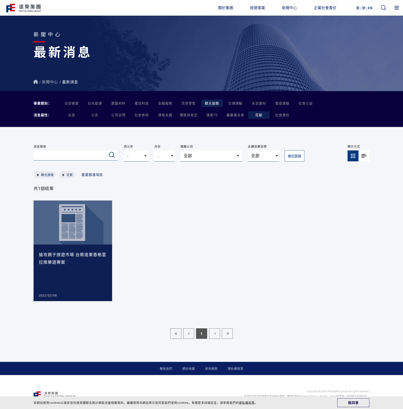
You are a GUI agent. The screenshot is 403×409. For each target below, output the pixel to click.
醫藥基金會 (235, 115)
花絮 (258, 115)
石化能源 (95, 103)
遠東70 (212, 115)
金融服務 (165, 103)
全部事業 (71, 103)
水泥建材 (259, 103)
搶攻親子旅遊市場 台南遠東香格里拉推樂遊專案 (72, 258)
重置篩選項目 (92, 174)
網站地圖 (188, 368)
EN (370, 8)
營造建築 (282, 103)
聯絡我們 (166, 368)
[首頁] (36, 81)
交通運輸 (235, 103)
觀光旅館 (212, 103)
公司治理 (118, 115)
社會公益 (305, 103)
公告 (94, 115)
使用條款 (211, 368)
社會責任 (282, 115)
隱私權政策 (235, 368)
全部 (71, 115)
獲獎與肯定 (189, 115)
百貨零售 (188, 103)
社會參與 (142, 115)
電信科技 (142, 103)
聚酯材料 (118, 103)
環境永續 (165, 115)
